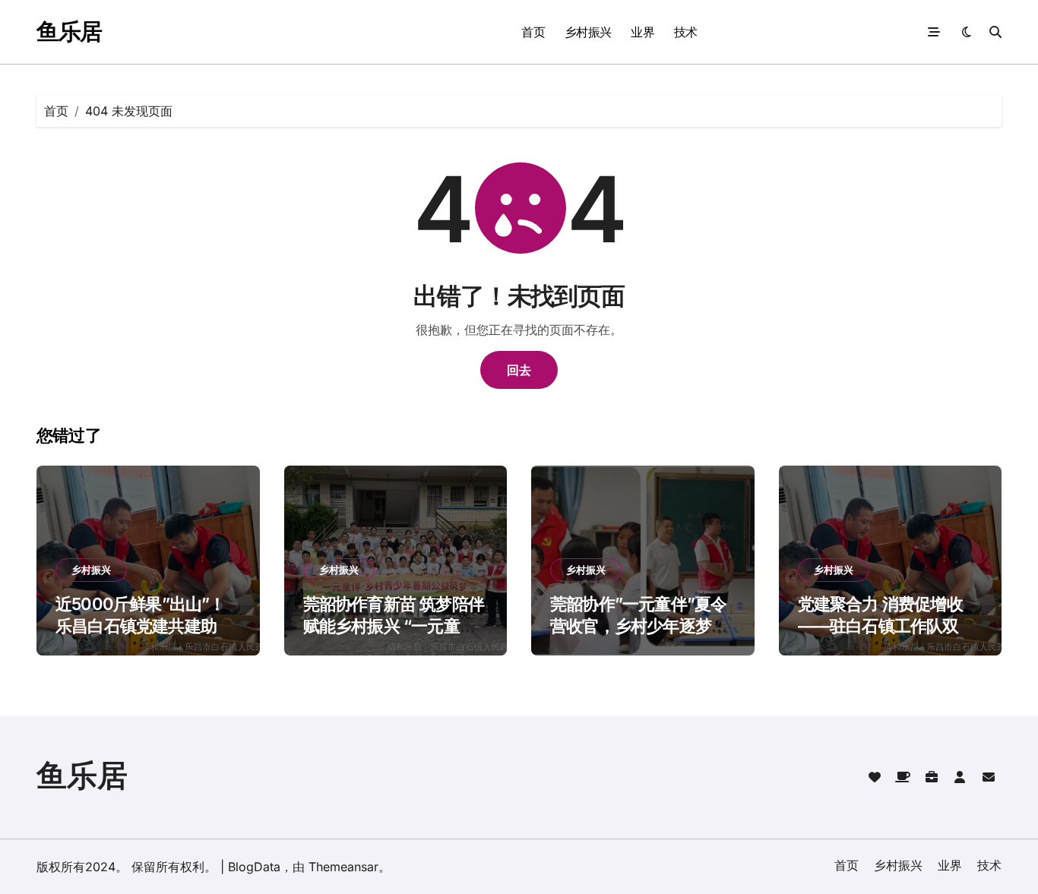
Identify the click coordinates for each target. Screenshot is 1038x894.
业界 (642, 32)
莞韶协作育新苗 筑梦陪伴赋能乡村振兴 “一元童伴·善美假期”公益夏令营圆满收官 (396, 636)
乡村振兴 (588, 32)
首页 (533, 32)
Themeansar (343, 866)
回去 (519, 370)
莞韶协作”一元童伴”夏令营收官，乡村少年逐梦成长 (638, 625)
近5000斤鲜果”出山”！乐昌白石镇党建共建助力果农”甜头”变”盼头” (144, 625)
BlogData (254, 866)
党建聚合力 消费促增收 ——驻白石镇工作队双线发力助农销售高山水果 (886, 625)
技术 (686, 32)
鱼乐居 (69, 31)
